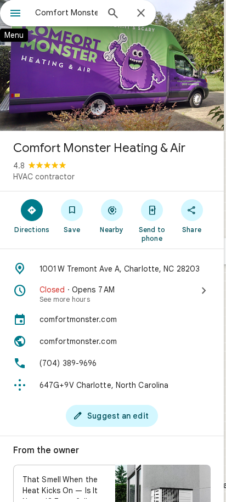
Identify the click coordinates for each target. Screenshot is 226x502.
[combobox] (66, 12)
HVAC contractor (44, 177)
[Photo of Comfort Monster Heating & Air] (112, 66)
